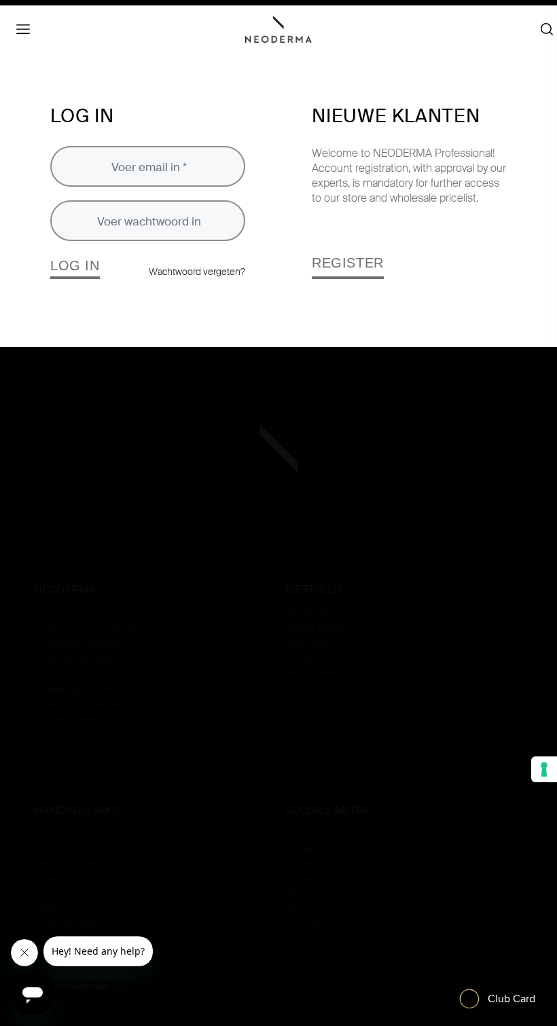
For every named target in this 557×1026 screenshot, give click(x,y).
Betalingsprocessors (76, 863)
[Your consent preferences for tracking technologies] (544, 769)
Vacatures (54, 908)
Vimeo (298, 908)
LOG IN (75, 265)
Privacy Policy (313, 657)
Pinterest (304, 893)
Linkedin (303, 863)
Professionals (62, 878)
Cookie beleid (314, 627)
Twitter (298, 878)
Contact (50, 833)
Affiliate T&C (311, 612)
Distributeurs (60, 893)
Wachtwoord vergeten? (197, 271)
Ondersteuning (65, 923)
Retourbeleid (312, 672)
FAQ (42, 848)
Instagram (305, 848)
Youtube (302, 923)
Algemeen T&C (317, 642)
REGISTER (348, 262)
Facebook (305, 833)
